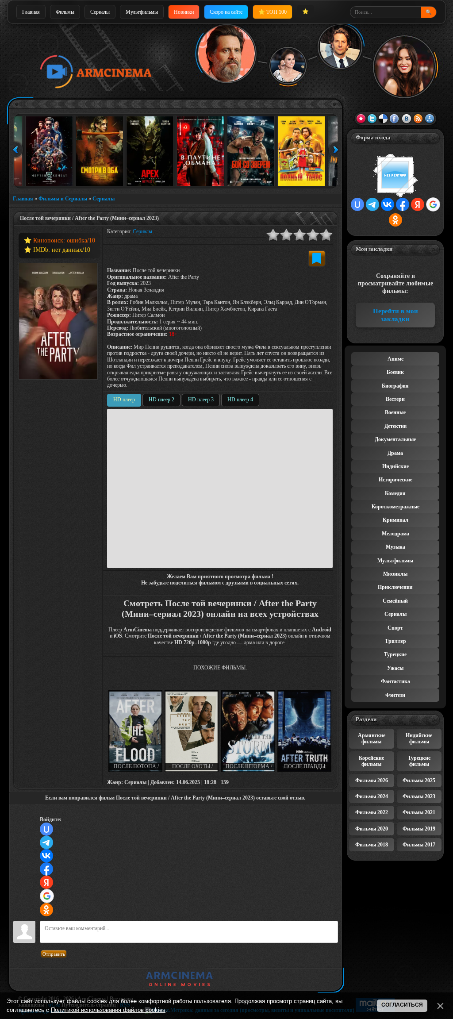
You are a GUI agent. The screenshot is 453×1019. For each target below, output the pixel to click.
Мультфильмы (142, 12)
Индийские (395, 466)
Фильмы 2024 (371, 796)
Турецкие (395, 654)
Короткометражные (395, 507)
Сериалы (100, 12)
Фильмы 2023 (419, 796)
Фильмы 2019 (419, 829)
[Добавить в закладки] (317, 258)
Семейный (395, 601)
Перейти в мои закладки (395, 315)
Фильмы (65, 12)
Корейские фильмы (371, 761)
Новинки (184, 12)
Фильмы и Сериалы (62, 199)
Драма (395, 453)
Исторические (395, 480)
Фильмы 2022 (371, 812)
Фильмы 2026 (371, 780)
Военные (395, 412)
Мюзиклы (395, 574)
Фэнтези (395, 695)
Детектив (395, 426)
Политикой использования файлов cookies (108, 1010)
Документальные (395, 439)
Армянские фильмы (371, 738)
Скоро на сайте (226, 12)
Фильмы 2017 (419, 845)
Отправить (53, 954)
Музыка (395, 547)
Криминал (395, 520)
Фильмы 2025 (419, 780)
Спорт (395, 628)
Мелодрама (395, 534)
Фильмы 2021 (419, 812)
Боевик (395, 372)
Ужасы (395, 668)
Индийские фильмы (419, 738)
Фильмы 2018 (371, 845)
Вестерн (395, 399)
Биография (395, 386)
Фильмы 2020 (371, 829)
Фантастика (395, 681)
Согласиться (402, 1005)
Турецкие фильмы (419, 761)
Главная (31, 12)
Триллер (395, 641)
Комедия (395, 493)
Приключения (395, 587)
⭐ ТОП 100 (272, 12)
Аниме (395, 359)
